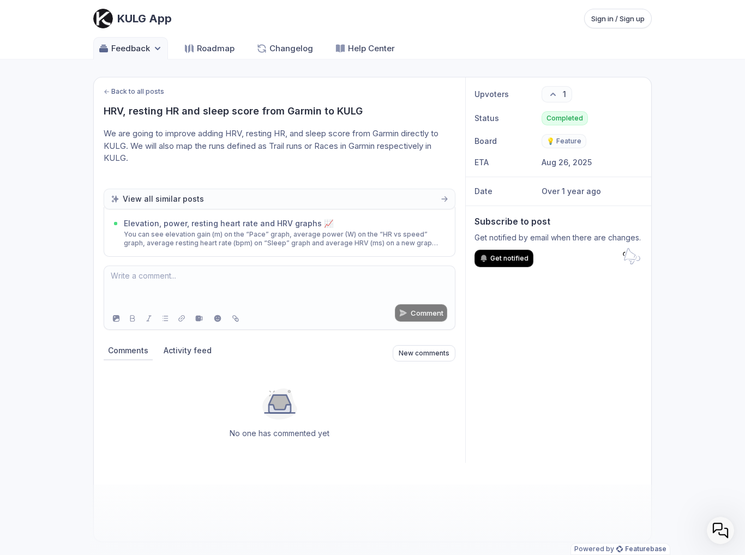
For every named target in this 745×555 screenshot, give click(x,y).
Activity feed (188, 350)
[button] (720, 530)
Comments (128, 350)
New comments (424, 353)
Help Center (371, 48)
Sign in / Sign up (618, 18)
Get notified (509, 258)
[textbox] (279, 286)
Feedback (130, 48)
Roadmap (216, 48)
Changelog (291, 48)
